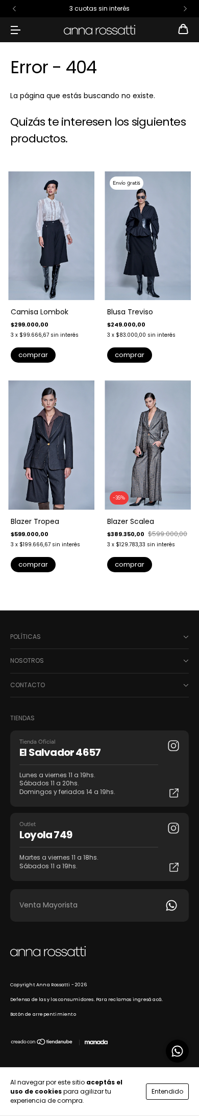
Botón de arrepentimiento (43, 1014)
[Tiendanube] (42, 1043)
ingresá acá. (148, 999)
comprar (33, 355)
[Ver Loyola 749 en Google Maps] (174, 867)
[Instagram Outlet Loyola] (173, 828)
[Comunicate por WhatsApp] (177, 1051)
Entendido (167, 1091)
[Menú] (15, 29)
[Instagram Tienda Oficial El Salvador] (173, 746)
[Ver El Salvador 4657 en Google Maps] (174, 793)
